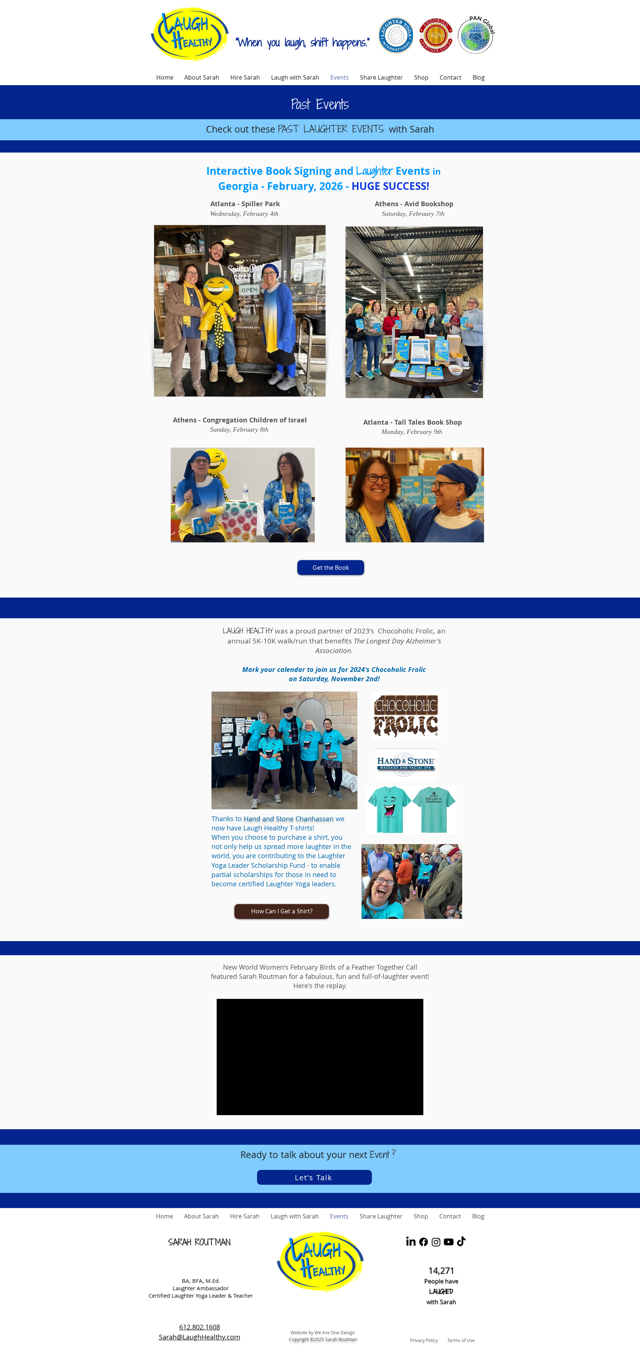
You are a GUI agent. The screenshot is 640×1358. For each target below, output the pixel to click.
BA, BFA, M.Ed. (201, 1280)
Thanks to (227, 818)
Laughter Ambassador (201, 1288)
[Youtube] (448, 1242)
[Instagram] (436, 1242)
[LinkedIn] (411, 1242)
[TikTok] (461, 1242)
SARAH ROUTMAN (200, 1242)
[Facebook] (423, 1242)
